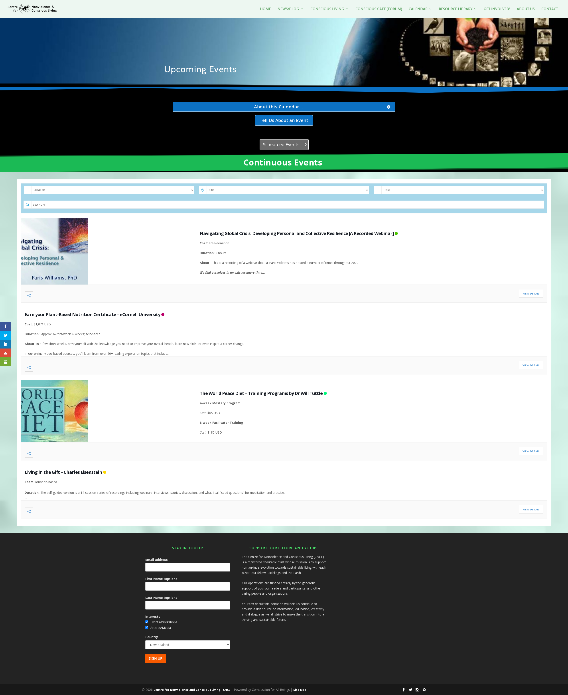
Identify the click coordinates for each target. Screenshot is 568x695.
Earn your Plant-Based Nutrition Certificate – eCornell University (92, 314)
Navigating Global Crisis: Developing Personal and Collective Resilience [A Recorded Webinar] (297, 233)
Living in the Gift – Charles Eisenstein (63, 472)
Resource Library (455, 9)
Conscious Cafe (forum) (378, 9)
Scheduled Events (281, 144)
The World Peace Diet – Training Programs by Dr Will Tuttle (261, 393)
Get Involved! (497, 9)
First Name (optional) (162, 579)
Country (151, 637)
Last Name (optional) (162, 597)
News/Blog (288, 9)
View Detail (531, 293)
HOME (265, 9)
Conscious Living (327, 9)
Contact (549, 9)
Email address (156, 560)
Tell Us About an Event (284, 120)
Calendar (418, 9)
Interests (152, 616)
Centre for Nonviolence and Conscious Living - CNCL (192, 690)
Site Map (299, 690)
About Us (526, 9)
